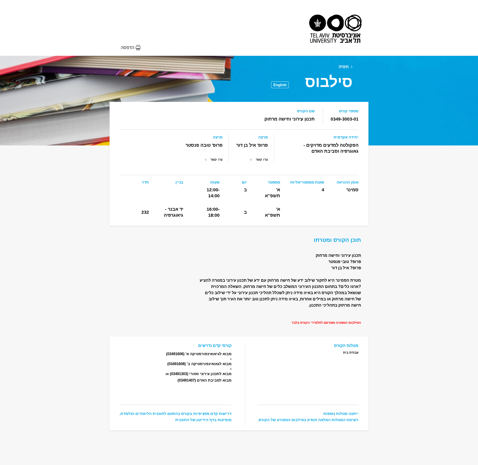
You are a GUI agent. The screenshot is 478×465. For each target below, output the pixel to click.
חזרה (344, 66)
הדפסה (127, 47)
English (280, 85)
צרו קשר (262, 159)
